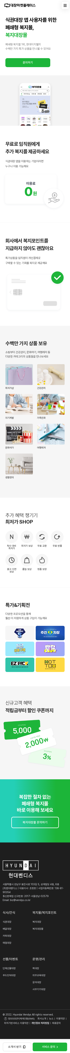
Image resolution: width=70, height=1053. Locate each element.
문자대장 (36, 982)
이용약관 (60, 1018)
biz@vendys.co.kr (20, 900)
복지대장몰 (37, 929)
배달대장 (7, 929)
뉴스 (51, 1018)
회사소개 (42, 1018)
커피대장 (7, 936)
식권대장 (7, 922)
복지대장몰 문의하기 (35, 822)
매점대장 (7, 943)
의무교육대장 (38, 975)
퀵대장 (35, 968)
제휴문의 (56, 1023)
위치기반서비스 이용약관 (16, 1023)
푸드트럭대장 (9, 975)
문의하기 (28, 62)
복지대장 (36, 922)
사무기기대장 (38, 989)
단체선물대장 (9, 968)
